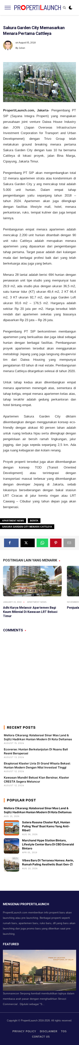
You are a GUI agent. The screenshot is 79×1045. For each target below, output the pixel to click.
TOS (64, 1031)
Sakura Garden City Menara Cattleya (27, 526)
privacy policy (24, 1031)
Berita (34, 520)
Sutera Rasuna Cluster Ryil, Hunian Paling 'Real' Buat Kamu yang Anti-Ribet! (46, 826)
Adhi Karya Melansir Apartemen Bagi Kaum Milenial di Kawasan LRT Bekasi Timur (30, 612)
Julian (22, 48)
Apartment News (13, 520)
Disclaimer (48, 1031)
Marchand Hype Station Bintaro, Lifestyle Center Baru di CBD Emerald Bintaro (48, 844)
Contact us (41, 1036)
